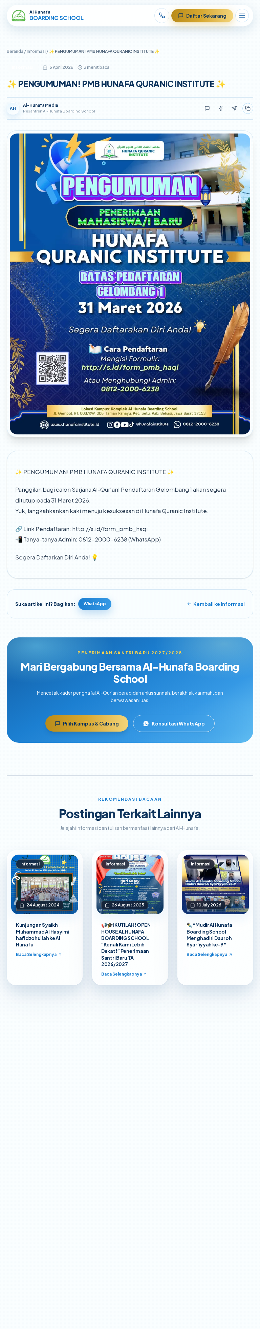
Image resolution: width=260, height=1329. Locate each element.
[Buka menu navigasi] (242, 15)
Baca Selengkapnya (36, 954)
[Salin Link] (247, 108)
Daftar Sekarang (206, 16)
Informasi (36, 51)
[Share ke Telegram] (234, 108)
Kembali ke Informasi (219, 604)
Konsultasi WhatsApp (178, 723)
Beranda (15, 51)
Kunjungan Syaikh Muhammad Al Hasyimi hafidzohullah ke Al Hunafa (42, 934)
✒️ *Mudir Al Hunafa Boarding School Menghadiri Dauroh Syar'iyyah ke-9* (209, 934)
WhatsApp (95, 603)
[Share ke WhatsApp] (207, 108)
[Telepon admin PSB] (161, 15)
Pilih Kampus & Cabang (91, 723)
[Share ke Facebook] (220, 108)
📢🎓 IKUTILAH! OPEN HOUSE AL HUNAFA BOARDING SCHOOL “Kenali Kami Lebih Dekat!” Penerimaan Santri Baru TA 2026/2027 (125, 944)
